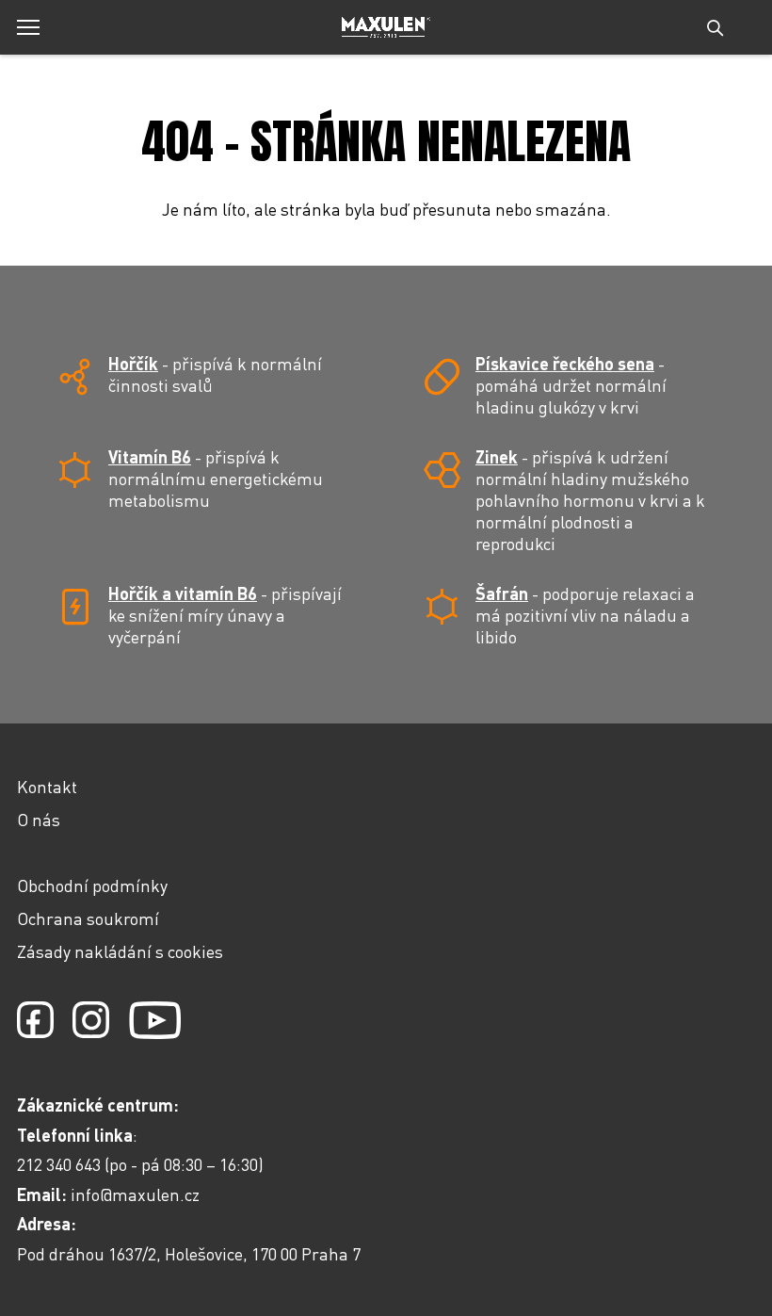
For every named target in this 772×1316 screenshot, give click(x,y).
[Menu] (28, 27)
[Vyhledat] (715, 27)
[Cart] (755, 37)
